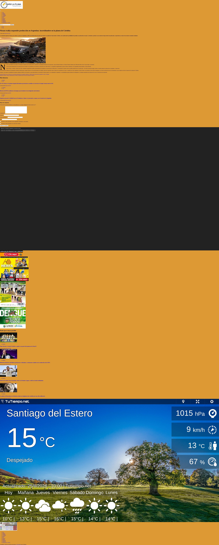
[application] (109, 188)
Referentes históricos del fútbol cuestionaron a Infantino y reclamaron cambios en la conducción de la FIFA (25, 362)
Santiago (3, 14)
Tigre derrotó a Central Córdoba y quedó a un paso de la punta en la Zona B (18, 346)
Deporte (3, 18)
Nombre (2, 115)
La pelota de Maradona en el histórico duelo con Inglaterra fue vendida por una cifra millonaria (22, 396)
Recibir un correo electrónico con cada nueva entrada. (11, 123)
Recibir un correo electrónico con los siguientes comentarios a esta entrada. (14, 121)
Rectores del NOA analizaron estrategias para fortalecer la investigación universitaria (20, 90)
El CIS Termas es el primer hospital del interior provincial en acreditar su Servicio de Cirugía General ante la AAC (26, 83)
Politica (3, 13)
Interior (3, 16)
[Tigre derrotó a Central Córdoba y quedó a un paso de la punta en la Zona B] (8, 342)
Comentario (2, 113)
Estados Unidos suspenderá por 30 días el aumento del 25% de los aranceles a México (17, 75)
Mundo (3, 19)
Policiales (4, 20)
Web (1, 119)
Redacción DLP (7, 33)
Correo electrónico (3, 117)
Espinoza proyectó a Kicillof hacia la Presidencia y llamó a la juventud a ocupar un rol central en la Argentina (25, 98)
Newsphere (19, 544)
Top (3, 12)
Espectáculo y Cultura (6, 22)
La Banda (4, 15)
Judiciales (4, 21)
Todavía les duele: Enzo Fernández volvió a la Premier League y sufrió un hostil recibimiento (21, 380)
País (3, 17)
